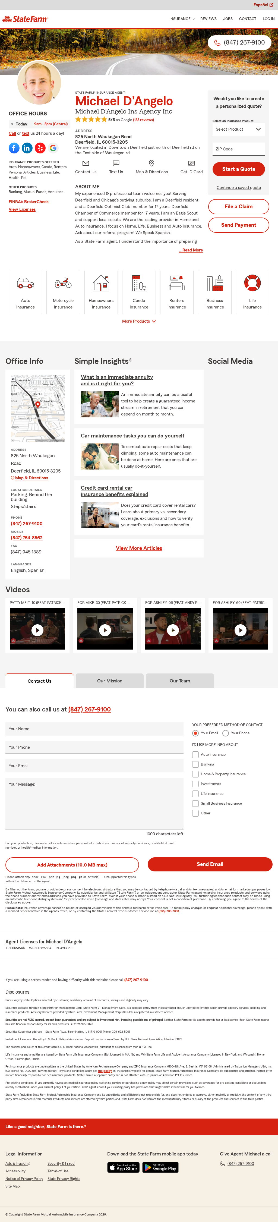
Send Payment (238, 225)
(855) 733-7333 (169, 911)
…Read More (191, 250)
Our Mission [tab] (109, 680)
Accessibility (15, 1171)
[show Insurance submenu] (193, 19)
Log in (269, 19)
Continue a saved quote (239, 187)
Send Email (210, 864)
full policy (105, 1070)
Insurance (180, 19)
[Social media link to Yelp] (40, 148)
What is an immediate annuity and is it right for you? (117, 380)
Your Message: (22, 784)
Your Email (18, 766)
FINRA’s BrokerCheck (29, 202)
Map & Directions (31, 478)
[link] (25, 19)
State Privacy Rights (64, 1179)
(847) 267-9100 (27, 523)
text (25, 133)
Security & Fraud (61, 1164)
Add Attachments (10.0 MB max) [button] (72, 864)
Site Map (12, 1186)
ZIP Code (224, 149)
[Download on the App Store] (123, 1167)
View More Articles (139, 548)
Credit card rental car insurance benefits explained (114, 491)
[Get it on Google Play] (160, 1167)
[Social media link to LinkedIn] (27, 148)
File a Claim (239, 206)
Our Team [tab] (180, 680)
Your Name (19, 729)
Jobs (228, 19)
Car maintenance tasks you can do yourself (132, 436)
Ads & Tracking (17, 1164)
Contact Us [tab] (39, 681)
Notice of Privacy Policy (24, 1179)
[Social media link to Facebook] (14, 148)
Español (261, 5)
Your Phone (19, 747)
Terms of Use (58, 1171)
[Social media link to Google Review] (53, 148)
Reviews (208, 19)
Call (12, 133)
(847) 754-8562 (27, 537)
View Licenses (22, 209)
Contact (247, 19)
